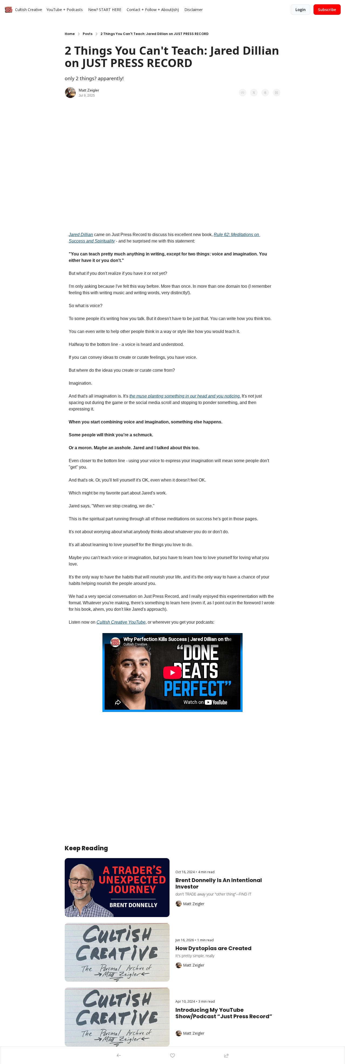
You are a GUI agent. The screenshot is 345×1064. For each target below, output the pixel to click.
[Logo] (8, 9)
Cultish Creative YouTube (121, 622)
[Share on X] (254, 92)
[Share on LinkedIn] (276, 92)
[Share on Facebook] (242, 92)
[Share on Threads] (265, 92)
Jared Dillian (81, 234)
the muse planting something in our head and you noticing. (185, 396)
